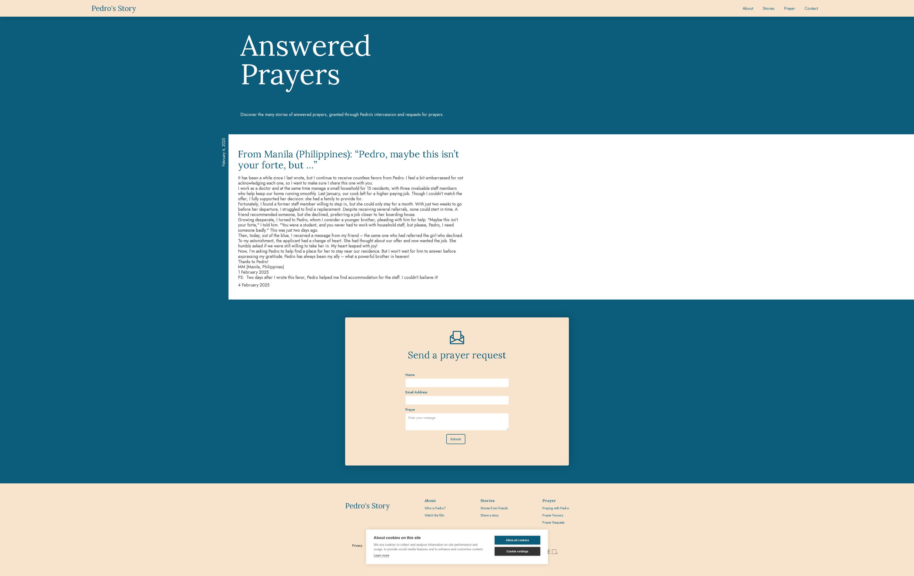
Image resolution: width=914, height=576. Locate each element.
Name (410, 374)
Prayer (410, 409)
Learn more (381, 555)
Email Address (416, 392)
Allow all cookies (517, 540)
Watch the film (434, 515)
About (748, 8)
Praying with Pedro (555, 508)
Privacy (357, 545)
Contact (811, 8)
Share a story (490, 515)
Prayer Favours (552, 515)
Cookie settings (517, 551)
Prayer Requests (553, 522)
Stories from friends (494, 508)
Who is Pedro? (435, 508)
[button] (768, 8)
